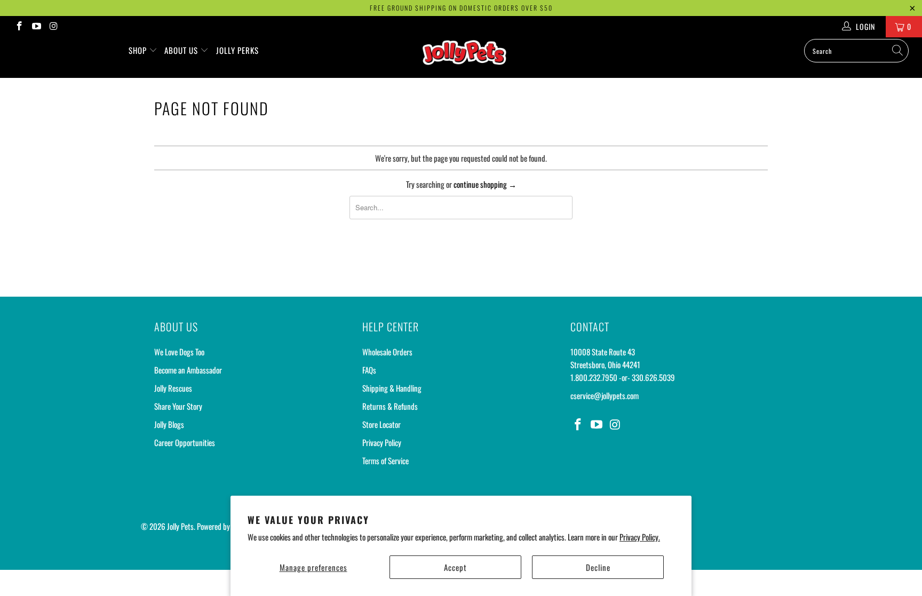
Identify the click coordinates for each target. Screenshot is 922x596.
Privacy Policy (381, 442)
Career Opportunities (184, 442)
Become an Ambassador (188, 370)
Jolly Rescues (173, 388)
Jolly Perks (237, 50)
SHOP (139, 50)
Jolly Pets (180, 526)
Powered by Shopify (225, 526)
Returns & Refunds (390, 406)
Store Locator (381, 424)
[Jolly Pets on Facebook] (18, 26)
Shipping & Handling (392, 388)
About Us (182, 50)
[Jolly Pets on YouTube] (36, 26)
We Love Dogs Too (179, 351)
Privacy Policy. (639, 537)
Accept (455, 567)
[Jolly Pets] (466, 57)
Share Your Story (178, 406)
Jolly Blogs (169, 424)
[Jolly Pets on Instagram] (53, 26)
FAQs (369, 370)
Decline (598, 567)
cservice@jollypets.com (604, 395)
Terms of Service (385, 460)
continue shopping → (485, 184)
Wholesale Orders (387, 351)
